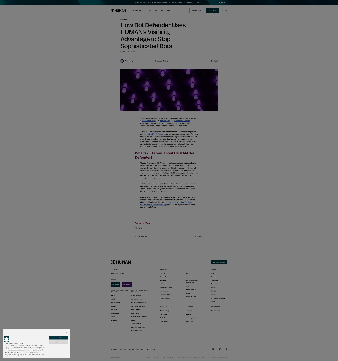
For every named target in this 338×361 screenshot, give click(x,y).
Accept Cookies (59, 337)
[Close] (66, 332)
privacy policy (20, 356)
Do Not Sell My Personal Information (58, 342)
